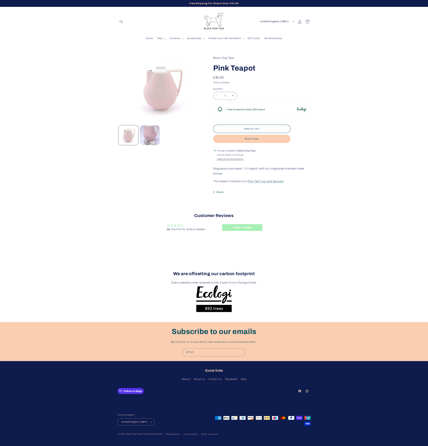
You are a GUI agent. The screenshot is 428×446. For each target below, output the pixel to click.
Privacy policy (191, 434)
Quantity (218, 89)
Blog (243, 379)
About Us (199, 379)
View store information (230, 159)
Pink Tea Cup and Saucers (266, 181)
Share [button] (220, 192)
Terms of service (209, 434)
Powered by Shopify (152, 434)
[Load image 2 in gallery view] (150, 135)
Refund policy (173, 434)
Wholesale (231, 379)
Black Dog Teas (134, 434)
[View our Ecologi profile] (214, 295)
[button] (121, 21)
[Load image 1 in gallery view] (128, 135)
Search (186, 379)
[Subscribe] (241, 352)
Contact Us (215, 379)
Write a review (242, 227)
